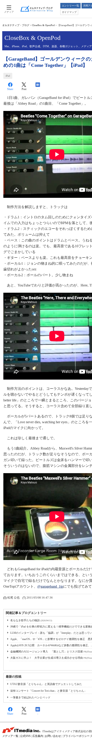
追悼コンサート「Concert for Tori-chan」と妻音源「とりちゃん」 (48, 690)
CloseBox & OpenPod (43, 25)
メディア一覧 (10, 736)
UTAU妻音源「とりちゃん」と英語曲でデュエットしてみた (46, 684)
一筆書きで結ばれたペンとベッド (30, 697)
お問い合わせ (53, 736)
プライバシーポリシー (76, 736)
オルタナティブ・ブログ (15, 25)
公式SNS (25, 736)
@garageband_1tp (50, 586)
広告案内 (37, 736)
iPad (8, 75)
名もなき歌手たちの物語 (31, 620)
